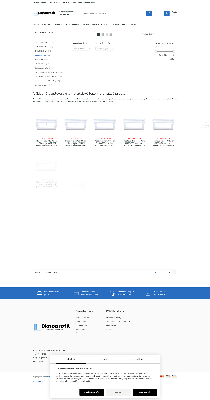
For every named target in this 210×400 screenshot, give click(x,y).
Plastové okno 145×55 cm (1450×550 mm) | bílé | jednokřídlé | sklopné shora (46, 222)
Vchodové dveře (43, 85)
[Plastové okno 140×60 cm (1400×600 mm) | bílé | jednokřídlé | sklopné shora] (105, 163)
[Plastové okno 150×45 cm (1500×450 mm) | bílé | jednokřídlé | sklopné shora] (163, 204)
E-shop (58, 25)
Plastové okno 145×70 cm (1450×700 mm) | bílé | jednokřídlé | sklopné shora (134, 223)
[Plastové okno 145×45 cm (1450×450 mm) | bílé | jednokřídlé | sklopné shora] (134, 163)
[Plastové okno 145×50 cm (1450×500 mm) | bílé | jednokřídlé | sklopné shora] (163, 163)
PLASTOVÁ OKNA (44, 25)
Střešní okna (42, 64)
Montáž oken (119, 25)
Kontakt (134, 25)
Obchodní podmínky (113, 318)
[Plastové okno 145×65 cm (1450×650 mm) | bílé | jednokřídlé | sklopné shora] (105, 203)
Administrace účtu (113, 325)
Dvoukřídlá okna (44, 47)
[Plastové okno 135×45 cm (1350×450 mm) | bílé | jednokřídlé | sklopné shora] (46, 124)
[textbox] (81, 49)
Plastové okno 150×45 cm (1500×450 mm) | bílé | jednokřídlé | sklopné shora (163, 223)
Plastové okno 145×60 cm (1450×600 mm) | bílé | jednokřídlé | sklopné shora (75, 222)
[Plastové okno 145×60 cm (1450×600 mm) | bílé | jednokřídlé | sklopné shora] (75, 203)
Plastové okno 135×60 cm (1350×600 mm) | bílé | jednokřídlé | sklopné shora (134, 143)
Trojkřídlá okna (43, 51)
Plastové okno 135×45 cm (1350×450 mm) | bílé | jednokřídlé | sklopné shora (46, 143)
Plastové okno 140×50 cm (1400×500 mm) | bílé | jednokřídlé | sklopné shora (46, 182)
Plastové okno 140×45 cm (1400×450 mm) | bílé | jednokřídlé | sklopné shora (163, 143)
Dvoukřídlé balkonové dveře (48, 77)
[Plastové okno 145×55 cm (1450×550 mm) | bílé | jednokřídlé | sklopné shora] (46, 203)
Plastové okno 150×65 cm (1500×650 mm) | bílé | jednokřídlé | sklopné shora (134, 263)
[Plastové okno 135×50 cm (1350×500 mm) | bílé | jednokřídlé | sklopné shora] (75, 124)
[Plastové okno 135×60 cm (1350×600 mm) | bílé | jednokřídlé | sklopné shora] (134, 124)
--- (38, 38)
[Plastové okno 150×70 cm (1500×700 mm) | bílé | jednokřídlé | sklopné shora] (163, 244)
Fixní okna (41, 59)
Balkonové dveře (44, 68)
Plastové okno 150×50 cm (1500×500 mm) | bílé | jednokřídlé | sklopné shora (46, 263)
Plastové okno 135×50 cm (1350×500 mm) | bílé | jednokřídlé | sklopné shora (75, 143)
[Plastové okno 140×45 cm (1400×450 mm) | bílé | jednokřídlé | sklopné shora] (163, 124)
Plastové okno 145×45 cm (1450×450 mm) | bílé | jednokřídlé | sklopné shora (134, 182)
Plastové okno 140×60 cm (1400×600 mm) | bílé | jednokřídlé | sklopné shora (105, 182)
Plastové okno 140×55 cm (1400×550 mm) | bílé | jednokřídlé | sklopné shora (75, 182)
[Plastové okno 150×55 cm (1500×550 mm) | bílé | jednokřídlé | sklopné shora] (75, 244)
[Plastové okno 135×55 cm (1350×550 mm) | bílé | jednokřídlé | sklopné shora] (105, 124)
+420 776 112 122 (54, 3)
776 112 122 (64, 14)
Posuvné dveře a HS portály (47, 81)
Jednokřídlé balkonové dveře (49, 72)
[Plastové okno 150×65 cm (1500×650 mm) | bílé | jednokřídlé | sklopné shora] (134, 244)
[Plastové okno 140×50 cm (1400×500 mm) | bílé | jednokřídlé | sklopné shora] (46, 163)
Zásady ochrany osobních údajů (118, 321)
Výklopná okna (43, 55)
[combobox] (81, 48)
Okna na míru (72, 25)
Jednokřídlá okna (45, 42)
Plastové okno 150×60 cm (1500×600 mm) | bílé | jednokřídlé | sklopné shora (105, 263)
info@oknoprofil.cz (87, 3)
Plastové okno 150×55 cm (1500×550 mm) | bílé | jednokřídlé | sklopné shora (75, 263)
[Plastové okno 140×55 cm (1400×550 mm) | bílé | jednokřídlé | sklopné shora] (75, 163)
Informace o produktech (95, 25)
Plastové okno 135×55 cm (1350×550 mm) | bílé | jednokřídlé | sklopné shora (105, 143)
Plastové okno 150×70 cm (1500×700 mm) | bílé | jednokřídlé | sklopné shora (163, 263)
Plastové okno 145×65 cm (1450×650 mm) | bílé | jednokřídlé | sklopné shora (105, 223)
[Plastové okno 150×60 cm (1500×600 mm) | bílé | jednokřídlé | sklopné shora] (105, 244)
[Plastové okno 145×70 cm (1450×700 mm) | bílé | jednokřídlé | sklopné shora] (134, 204)
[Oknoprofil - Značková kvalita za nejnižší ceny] (44, 13)
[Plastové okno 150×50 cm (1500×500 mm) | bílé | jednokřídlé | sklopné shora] (46, 244)
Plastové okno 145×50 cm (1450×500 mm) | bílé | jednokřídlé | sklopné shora (163, 182)
